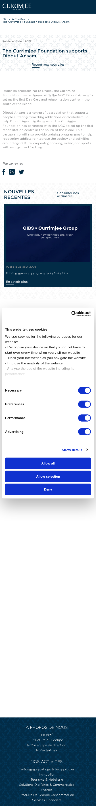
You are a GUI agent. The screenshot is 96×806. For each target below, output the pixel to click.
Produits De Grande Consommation (46, 795)
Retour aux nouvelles (48, 64)
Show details (72, 450)
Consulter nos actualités (68, 194)
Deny (48, 489)
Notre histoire (46, 750)
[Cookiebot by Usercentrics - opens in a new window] (71, 314)
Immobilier (47, 774)
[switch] (84, 404)
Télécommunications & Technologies (47, 769)
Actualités (18, 19)
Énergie (46, 790)
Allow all (48, 463)
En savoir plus (17, 281)
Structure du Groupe (47, 740)
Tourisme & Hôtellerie (47, 779)
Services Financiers (46, 800)
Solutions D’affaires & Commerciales (46, 784)
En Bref (46, 735)
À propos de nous (47, 727)
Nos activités (47, 762)
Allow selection (48, 476)
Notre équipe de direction (46, 745)
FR (4, 19)
